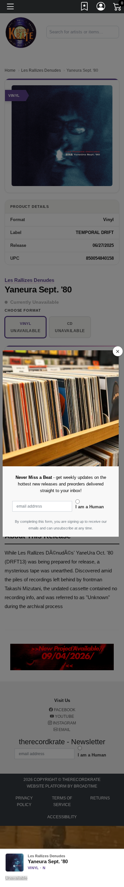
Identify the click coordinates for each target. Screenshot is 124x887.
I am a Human (89, 506)
